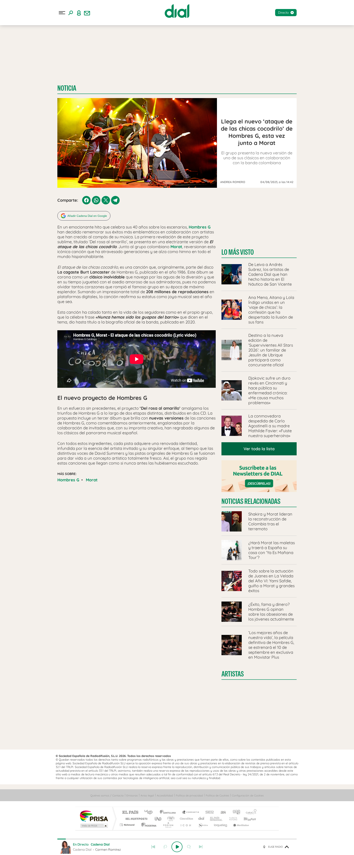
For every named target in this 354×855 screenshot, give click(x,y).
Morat (92, 479)
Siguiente (200, 846)
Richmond (127, 824)
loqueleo (221, 824)
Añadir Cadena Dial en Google (87, 215)
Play (177, 846)
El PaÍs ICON (185, 824)
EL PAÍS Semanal (216, 818)
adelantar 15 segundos (188, 846)
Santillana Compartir (190, 812)
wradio (170, 818)
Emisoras (132, 795)
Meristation (240, 824)
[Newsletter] (87, 12)
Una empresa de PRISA (94, 816)
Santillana (169, 812)
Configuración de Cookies (248, 795)
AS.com (221, 812)
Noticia (66, 88)
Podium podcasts (168, 824)
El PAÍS (130, 812)
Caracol (250, 812)
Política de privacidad (189, 795)
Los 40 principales (150, 812)
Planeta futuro (231, 818)
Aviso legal (147, 795)
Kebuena (246, 818)
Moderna (148, 824)
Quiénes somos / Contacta (107, 795)
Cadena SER (208, 812)
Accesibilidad (165, 795)
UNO (158, 818)
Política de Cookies (217, 795)
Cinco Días (186, 818)
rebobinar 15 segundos (165, 846)
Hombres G (68, 479)
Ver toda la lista (259, 448)
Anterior (153, 846)
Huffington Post (135, 818)
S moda (202, 824)
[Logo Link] (177, 11)
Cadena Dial (201, 818)
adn (235, 812)
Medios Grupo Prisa (93, 825)
